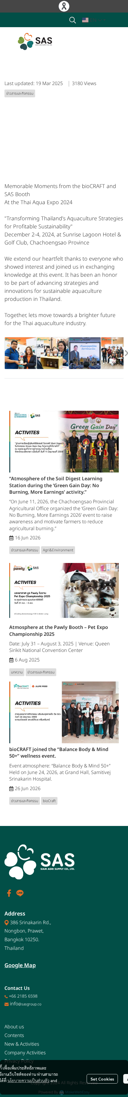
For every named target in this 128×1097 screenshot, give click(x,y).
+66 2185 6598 (23, 996)
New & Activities (21, 1044)
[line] (20, 893)
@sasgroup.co (29, 1004)
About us (14, 1026)
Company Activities (25, 1052)
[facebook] (9, 893)
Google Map (20, 965)
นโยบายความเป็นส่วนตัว (28, 1080)
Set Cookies (102, 1078)
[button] (73, 20)
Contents (14, 1035)
